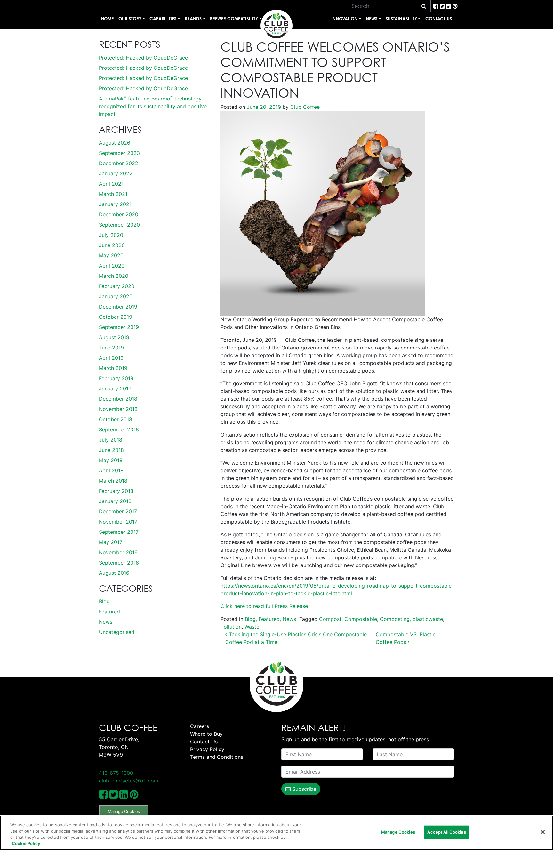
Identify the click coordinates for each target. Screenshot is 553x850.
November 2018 (118, 409)
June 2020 (112, 245)
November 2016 (118, 552)
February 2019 (116, 378)
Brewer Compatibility (234, 18)
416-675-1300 (116, 773)
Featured (109, 611)
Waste (251, 626)
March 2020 (113, 276)
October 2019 (115, 317)
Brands (193, 18)
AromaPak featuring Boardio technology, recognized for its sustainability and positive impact (153, 106)
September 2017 (119, 532)
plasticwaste (428, 619)
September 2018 (119, 429)
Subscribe (303, 789)
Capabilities (162, 18)
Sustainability (401, 18)
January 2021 (115, 204)
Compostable (360, 619)
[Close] (543, 832)
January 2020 (115, 296)
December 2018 (118, 399)
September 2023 (119, 153)
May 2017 (110, 542)
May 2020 (111, 255)
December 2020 (118, 214)
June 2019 (111, 347)
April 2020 (111, 265)
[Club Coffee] (276, 26)
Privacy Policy (207, 749)
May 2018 (111, 460)
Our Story (129, 18)
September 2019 (119, 327)
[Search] (423, 6)
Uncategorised (116, 632)
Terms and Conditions (216, 757)
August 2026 (114, 143)
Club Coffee (304, 107)
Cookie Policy (26, 843)
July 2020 (111, 235)
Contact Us (438, 18)
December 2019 (118, 306)
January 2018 (115, 501)
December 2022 (118, 163)
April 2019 (111, 358)
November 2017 (118, 521)
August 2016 (114, 573)
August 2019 (114, 337)
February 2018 (116, 491)
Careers (199, 726)
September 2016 (119, 562)
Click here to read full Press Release (264, 606)
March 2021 (113, 194)
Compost (330, 619)
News (371, 18)
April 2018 (111, 470)
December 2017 (118, 511)
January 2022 (115, 173)
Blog (104, 601)
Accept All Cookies (446, 832)
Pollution (231, 626)
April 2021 (111, 183)
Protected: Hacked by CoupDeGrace (143, 57)
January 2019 (115, 388)
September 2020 (119, 224)
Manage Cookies (124, 811)
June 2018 (111, 450)
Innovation (344, 18)
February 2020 (116, 286)
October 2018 (115, 419)
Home (107, 18)
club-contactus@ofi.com (128, 780)
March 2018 (113, 480)
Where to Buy (206, 734)
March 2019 (113, 368)
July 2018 (110, 440)
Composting (395, 619)
